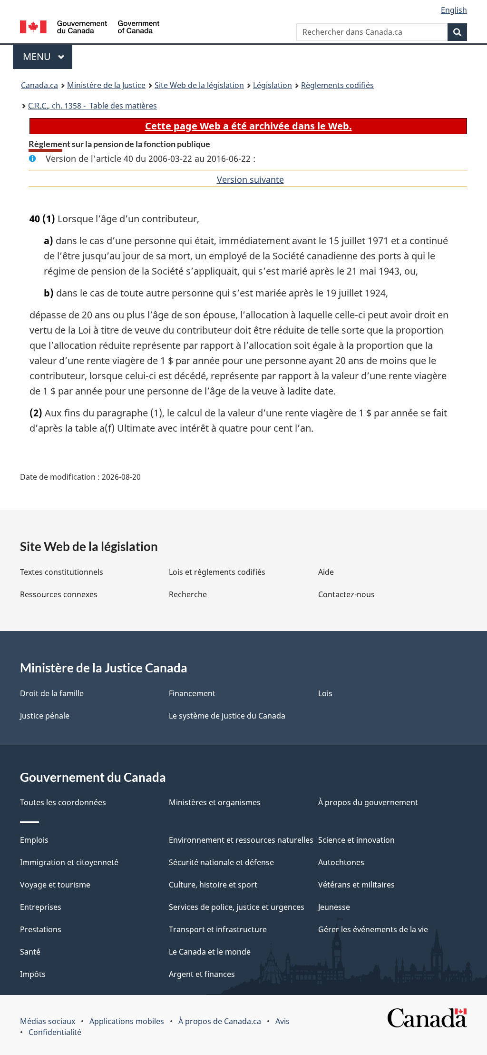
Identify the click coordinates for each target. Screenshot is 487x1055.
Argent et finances (202, 974)
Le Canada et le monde (210, 952)
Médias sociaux (47, 1021)
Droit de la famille (52, 693)
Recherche (188, 594)
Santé (30, 952)
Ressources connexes (58, 594)
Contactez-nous (346, 594)
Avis (282, 1021)
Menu (47, 56)
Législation (272, 85)
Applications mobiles (126, 1021)
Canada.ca (39, 85)
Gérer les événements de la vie (373, 929)
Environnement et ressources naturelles (241, 840)
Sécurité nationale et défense (221, 862)
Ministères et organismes (215, 802)
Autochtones (341, 862)
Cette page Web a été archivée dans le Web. (248, 125)
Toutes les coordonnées (63, 802)
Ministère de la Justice (106, 85)
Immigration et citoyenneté (69, 862)
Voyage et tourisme (55, 884)
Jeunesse (334, 907)
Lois (325, 693)
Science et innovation (356, 840)
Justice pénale (44, 715)
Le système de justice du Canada (227, 715)
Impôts (33, 974)
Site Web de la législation (199, 85)
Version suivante (250, 179)
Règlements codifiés (337, 85)
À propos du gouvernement (368, 802)
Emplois (34, 840)
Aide (326, 572)
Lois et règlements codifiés (217, 572)
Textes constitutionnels (61, 572)
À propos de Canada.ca (219, 1021)
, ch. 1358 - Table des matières (92, 105)
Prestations (40, 929)
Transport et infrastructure (218, 929)
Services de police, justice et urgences (236, 907)
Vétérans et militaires (356, 884)
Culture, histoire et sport (213, 884)
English (454, 10)
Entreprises (40, 907)
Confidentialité (55, 1032)
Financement (192, 693)
